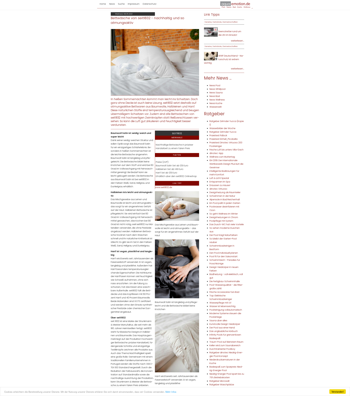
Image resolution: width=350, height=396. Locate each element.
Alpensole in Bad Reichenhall (224, 199)
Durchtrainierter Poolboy (222, 349)
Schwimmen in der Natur (222, 196)
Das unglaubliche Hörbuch (223, 331)
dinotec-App (216, 153)
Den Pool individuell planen (223, 252)
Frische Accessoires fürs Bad (224, 292)
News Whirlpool (217, 89)
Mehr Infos (170, 391)
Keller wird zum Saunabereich (224, 345)
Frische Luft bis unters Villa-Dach (226, 149)
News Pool (214, 85)
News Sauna (216, 92)
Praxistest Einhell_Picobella (223, 139)
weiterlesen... (237, 40)
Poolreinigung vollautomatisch (225, 309)
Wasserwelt (215, 106)
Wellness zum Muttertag (222, 156)
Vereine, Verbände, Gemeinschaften (221, 22)
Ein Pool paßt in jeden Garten (224, 203)
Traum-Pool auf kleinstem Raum (226, 341)
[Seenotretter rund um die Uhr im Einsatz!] (211, 32)
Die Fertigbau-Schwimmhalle (224, 281)
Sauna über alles (218, 320)
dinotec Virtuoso (218, 188)
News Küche (215, 103)
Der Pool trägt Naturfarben (223, 235)
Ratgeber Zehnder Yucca (222, 131)
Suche (121, 3)
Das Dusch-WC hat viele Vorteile (226, 224)
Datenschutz (149, 3)
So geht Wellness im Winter (223, 213)
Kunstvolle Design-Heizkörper (224, 324)
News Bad (214, 96)
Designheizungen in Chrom (223, 217)
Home (103, 3)
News (112, 3)
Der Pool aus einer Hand (222, 327)
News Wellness (217, 99)
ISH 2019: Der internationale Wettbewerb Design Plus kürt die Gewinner (226, 164)
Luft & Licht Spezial (219, 178)
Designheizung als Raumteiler (224, 192)
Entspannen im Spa (219, 181)
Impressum (133, 3)
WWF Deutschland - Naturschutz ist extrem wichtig (224, 59)
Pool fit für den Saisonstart (223, 256)
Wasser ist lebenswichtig (222, 306)
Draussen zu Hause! (219, 185)
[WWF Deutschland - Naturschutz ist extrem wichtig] (211, 55)
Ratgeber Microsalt (219, 381)
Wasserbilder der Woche (222, 128)
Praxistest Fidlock (218, 135)
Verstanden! (338, 391)
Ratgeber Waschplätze (221, 384)
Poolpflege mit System (221, 220)
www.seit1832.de (163, 187)
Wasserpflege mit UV (220, 302)
